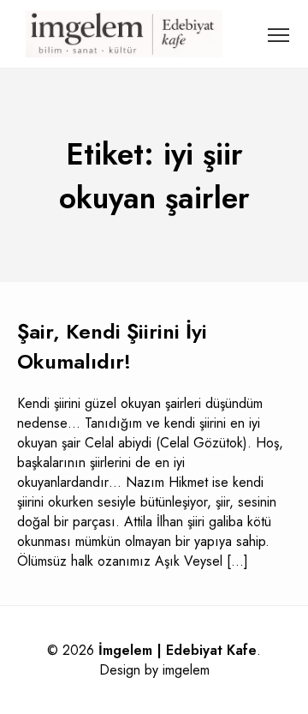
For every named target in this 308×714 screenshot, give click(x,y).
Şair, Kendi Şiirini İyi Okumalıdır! (112, 346)
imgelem (186, 670)
